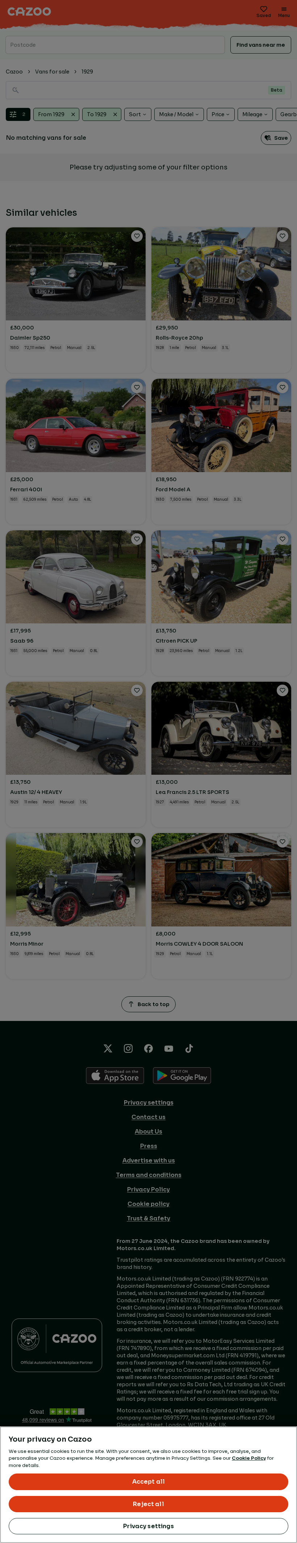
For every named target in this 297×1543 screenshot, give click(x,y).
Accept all (148, 1481)
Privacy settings (148, 1526)
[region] (148, 1484)
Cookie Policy (249, 1458)
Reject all (148, 1504)
